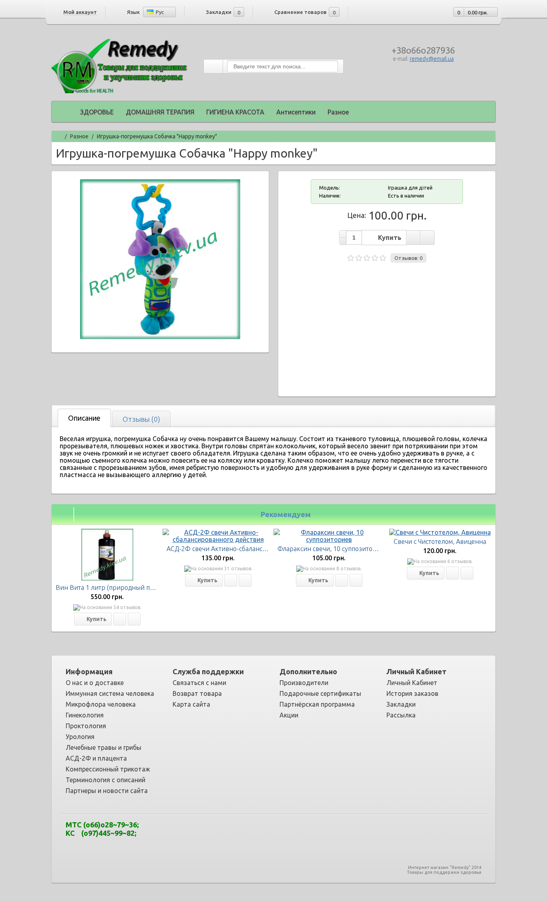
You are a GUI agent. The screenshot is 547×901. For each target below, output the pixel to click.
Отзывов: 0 (408, 258)
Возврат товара (197, 693)
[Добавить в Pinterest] (302, 831)
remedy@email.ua (432, 59)
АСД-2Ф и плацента (96, 758)
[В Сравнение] (134, 619)
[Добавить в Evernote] (230, 831)
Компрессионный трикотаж (108, 769)
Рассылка (401, 715)
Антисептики (296, 112)
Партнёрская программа (317, 704)
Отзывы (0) (141, 419)
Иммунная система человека (110, 693)
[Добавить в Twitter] (314, 831)
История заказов (412, 693)
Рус (159, 12)
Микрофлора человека (101, 704)
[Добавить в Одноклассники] (290, 831)
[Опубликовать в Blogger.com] (218, 831)
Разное (338, 112)
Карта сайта (191, 704)
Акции (289, 715)
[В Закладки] (120, 619)
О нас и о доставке (95, 682)
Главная (59, 135)
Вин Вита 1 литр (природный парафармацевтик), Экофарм (145, 587)
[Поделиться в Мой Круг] (278, 831)
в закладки (413, 237)
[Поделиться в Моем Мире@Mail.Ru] (266, 831)
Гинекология (85, 715)
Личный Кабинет (411, 682)
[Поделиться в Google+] (254, 831)
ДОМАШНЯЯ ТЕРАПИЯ (160, 112)
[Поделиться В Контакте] (326, 831)
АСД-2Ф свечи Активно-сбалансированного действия (247, 548)
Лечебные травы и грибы (103, 747)
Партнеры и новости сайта (107, 790)
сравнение (427, 237)
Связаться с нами (199, 682)
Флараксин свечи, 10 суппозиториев (333, 548)
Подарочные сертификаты (320, 693)
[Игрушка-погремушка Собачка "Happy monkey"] (160, 336)
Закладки (401, 704)
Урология (80, 736)
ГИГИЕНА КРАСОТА (235, 112)
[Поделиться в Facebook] (242, 831)
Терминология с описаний (105, 779)
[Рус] (150, 12)
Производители (304, 682)
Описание (84, 418)
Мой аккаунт (80, 12)
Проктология (86, 725)
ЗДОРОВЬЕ (97, 112)
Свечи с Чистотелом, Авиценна (440, 541)
